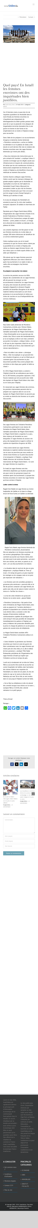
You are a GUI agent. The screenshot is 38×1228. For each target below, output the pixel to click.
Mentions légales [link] (10, 1181)
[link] (11, 5)
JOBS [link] (23, 1175)
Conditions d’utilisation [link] (8, 1175)
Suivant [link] (30, 17)
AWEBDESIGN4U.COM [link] (24, 1206)
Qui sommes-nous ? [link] (10, 1168)
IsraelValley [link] (23, 1204)
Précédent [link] (23, 17)
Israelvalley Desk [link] (10, 104)
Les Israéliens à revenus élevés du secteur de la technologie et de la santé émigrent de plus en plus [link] (27, 795)
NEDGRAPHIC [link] (13, 1208)
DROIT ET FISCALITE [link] (25, 1185)
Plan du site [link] (8, 1190)
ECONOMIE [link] (25, 1170)
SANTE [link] (5, 106)
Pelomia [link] (26, 1208)
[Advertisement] (19, 64)
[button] (4, 793)
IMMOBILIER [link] (26, 1179)
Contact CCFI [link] (8, 1185)
